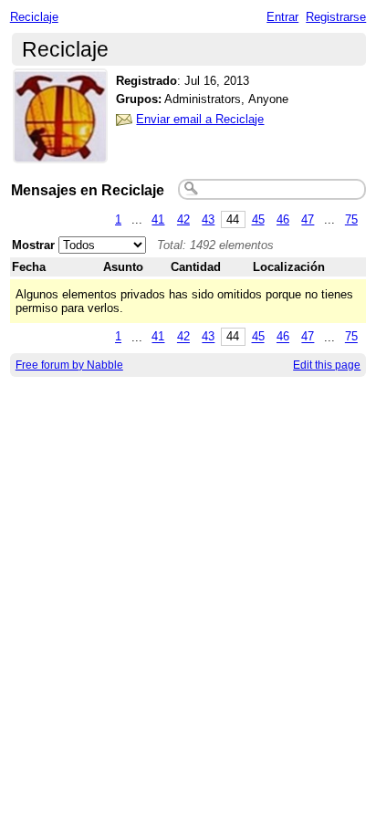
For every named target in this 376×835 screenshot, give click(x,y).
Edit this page (326, 365)
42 (183, 219)
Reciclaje (34, 17)
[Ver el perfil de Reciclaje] (60, 152)
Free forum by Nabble (69, 365)
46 (283, 219)
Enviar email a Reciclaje (200, 119)
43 (208, 219)
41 (157, 219)
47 (307, 219)
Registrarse (336, 17)
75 (351, 219)
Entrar (282, 17)
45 (258, 219)
